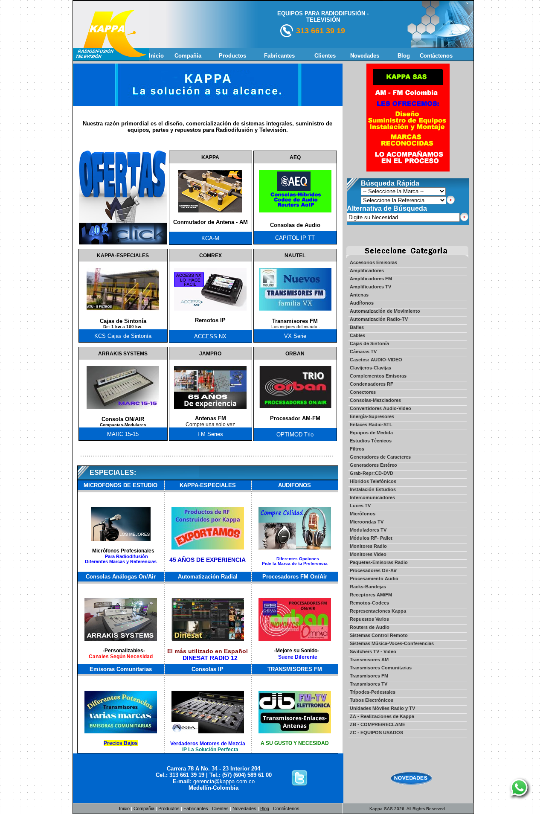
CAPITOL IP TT (295, 238)
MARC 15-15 (123, 434)
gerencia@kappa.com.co (224, 781)
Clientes (220, 808)
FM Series (210, 434)
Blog (264, 808)
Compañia (144, 808)
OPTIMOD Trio (295, 434)
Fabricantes (195, 808)
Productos (169, 808)
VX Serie (295, 336)
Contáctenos (285, 808)
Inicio (124, 808)
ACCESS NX (210, 336)
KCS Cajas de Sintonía (122, 336)
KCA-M (210, 238)
